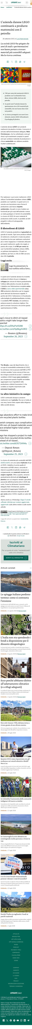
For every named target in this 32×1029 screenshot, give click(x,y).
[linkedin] (25, 1020)
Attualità (16, 934)
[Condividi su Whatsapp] (20, 62)
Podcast (16, 947)
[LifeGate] (16, 2)
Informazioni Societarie (16, 983)
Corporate (16, 952)
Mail (16, 978)
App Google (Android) (16, 942)
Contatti (16, 970)
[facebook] (4, 1020)
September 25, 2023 (13, 454)
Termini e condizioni (16, 986)
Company (16, 967)
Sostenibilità (24, 519)
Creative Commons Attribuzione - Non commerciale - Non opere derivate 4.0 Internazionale (15, 514)
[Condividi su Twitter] (12, 62)
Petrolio (3, 521)
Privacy (16, 981)
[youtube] (18, 1020)
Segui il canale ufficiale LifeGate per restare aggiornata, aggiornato (15, 502)
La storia (16, 975)
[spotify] (14, 1020)
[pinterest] (11, 1020)
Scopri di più (20, 536)
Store (9, 2)
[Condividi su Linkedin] (16, 62)
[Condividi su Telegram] (24, 62)
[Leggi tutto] (30, 568)
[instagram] (21, 1020)
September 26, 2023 (13, 336)
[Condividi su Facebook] (8, 62)
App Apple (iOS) (16, 939)
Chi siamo (16, 973)
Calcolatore (16, 955)
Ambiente (3, 611)
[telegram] (28, 1020)
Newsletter (16, 936)
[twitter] (7, 1020)
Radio (16, 944)
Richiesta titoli (16, 950)
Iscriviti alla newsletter (14, 558)
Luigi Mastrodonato (22, 39)
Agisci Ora (16, 958)
